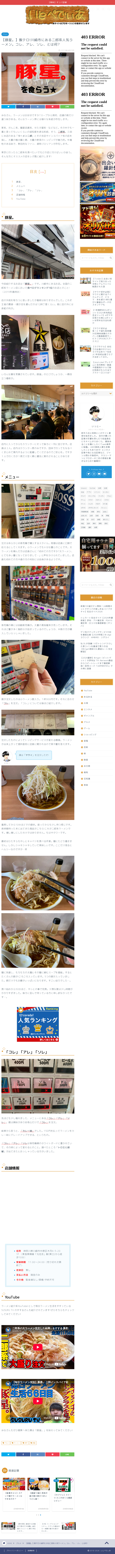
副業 (97, 516)
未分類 (87, 766)
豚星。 (19, 182)
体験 (92, 512)
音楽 (86, 785)
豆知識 (83, 527)
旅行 (92, 520)
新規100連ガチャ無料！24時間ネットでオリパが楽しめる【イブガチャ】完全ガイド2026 (96, 609)
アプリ (89, 492)
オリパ (83, 496)
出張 (91, 516)
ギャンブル (91, 496)
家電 (107, 516)
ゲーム (83, 500)
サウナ (90, 500)
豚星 (33, 1443)
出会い (105, 512)
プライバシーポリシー (14, 1551)
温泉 (88, 523)
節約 (106, 523)
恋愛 (82, 520)
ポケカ (83, 508)
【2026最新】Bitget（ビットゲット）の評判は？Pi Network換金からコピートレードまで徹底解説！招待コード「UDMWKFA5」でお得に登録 (97, 663)
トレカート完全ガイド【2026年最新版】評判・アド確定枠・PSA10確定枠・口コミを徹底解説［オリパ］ (97, 621)
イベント (97, 492)
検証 (82, 523)
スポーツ (98, 500)
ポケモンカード (93, 508)
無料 (94, 523)
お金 (82, 492)
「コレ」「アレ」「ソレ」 (29, 190)
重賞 (95, 527)
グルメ (5, 34)
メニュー (20, 186)
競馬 (100, 523)
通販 (89, 527)
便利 (98, 512)
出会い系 (84, 516)
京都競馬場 (84, 512)
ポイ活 (105, 504)
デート (83, 504)
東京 (25, 1443)
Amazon (84, 488)
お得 (99, 488)
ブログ (98, 504)
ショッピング (90, 734)
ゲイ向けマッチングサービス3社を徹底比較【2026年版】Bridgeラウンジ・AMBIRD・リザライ (96, 635)
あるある (88, 696)
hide (42, 172)
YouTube (21, 199)
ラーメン (16, 1443)
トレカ (90, 504)
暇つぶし (106, 520)
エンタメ (106, 492)
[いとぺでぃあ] (57, 25)
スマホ (106, 500)
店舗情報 (20, 194)
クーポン (101, 496)
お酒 (105, 488)
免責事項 (31, 1551)
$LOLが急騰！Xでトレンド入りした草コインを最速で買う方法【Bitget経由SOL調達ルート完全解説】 (96, 647)
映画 (98, 520)
